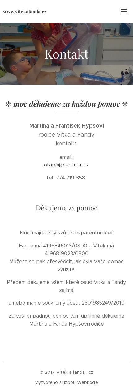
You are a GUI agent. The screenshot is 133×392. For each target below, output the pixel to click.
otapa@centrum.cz (66, 165)
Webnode (87, 382)
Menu (124, 11)
